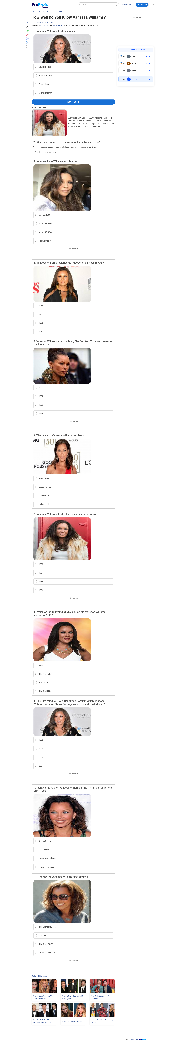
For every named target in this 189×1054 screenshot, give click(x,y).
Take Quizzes (126, 5)
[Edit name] (136, 79)
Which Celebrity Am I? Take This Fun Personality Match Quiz (44, 1021)
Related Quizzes (39, 976)
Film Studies (39, 22)
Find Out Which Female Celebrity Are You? (102, 1021)
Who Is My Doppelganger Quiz (72, 1021)
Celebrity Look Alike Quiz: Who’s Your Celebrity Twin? (43, 997)
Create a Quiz (142, 5)
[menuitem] (126, 5)
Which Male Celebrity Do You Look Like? (100, 997)
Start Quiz (73, 101)
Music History (49, 22)
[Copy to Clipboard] (28, 42)
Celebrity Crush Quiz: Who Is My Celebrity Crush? (73, 997)
